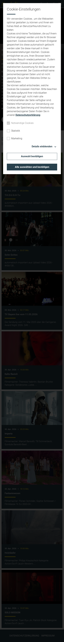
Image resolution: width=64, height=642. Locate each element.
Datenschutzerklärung (28, 115)
